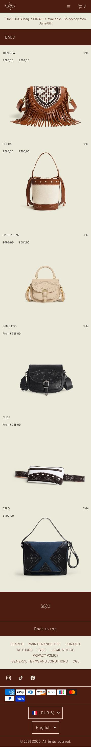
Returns (25, 650)
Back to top (45, 628)
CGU (76, 661)
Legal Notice (62, 650)
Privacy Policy (45, 655)
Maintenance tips (44, 644)
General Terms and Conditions (39, 661)
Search (17, 644)
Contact (73, 644)
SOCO (36, 741)
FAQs (42, 650)
